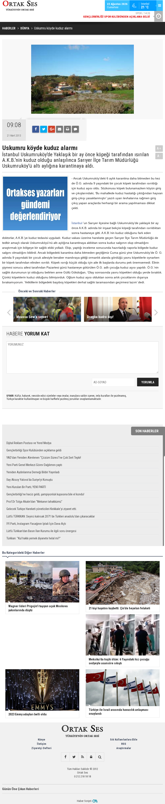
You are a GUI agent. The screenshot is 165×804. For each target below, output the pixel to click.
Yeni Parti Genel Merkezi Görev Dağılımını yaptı (34, 465)
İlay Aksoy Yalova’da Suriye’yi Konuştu (29, 479)
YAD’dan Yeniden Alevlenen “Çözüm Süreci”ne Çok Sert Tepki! (43, 457)
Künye (41, 739)
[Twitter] (43, 129)
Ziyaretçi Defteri (41, 748)
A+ (159, 148)
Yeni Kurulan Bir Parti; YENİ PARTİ (26, 487)
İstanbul (77, 223)
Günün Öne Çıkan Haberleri (20, 789)
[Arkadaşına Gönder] (59, 129)
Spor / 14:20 (116, 15)
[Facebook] (35, 129)
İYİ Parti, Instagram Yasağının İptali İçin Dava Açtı (36, 523)
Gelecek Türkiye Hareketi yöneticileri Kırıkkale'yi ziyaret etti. (41, 509)
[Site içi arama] (99, 757)
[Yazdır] (67, 129)
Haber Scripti (84, 800)
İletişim (41, 743)
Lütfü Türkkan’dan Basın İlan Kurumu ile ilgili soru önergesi (41, 531)
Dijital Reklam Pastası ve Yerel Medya (28, 443)
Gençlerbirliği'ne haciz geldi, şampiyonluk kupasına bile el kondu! (45, 494)
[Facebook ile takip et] (65, 757)
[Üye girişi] (91, 757)
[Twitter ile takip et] (74, 757)
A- (159, 156)
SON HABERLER (147, 431)
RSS (123, 743)
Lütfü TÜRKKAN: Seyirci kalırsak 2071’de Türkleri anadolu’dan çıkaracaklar (50, 516)
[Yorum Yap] (75, 129)
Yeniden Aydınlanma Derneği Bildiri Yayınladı (33, 472)
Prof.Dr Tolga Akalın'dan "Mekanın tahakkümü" (34, 501)
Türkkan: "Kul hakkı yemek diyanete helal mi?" (33, 538)
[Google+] (51, 129)
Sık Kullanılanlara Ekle (123, 739)
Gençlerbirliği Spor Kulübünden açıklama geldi (33, 450)
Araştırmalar (123, 748)
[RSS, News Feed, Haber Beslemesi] (82, 757)
